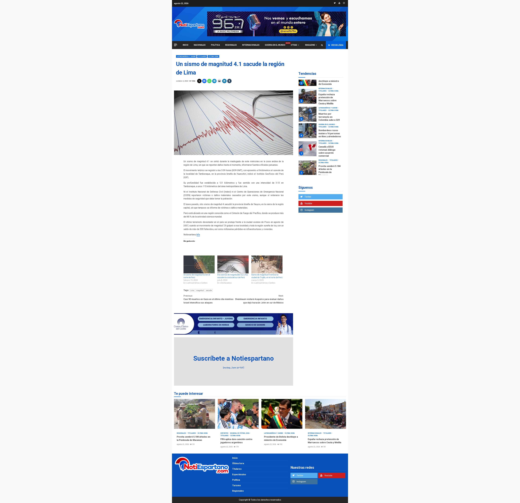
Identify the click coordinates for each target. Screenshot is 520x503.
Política (215, 45)
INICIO (185, 45)
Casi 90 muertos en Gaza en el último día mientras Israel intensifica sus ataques (208, 299)
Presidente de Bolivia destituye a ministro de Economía (329, 81)
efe (198, 234)
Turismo (236, 485)
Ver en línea (337, 45)
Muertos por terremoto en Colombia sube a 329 (307, 114)
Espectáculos (239, 474)
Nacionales (200, 45)
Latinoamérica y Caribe (186, 56)
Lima (192, 290)
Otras (294, 45)
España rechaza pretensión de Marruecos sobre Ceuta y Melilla (307, 96)
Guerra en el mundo (275, 45)
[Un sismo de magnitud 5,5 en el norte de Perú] (199, 264)
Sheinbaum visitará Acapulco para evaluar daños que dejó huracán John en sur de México (259, 299)
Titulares (202, 56)
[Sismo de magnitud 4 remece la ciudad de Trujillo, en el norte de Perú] (266, 264)
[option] (320, 97)
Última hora (213, 56)
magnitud (200, 290)
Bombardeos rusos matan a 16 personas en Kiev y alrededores (307, 130)
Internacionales (250, 45)
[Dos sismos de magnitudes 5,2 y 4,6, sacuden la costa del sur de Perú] (232, 264)
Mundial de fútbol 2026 (240, 433)
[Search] (322, 45)
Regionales (231, 45)
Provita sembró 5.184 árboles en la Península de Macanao (307, 168)
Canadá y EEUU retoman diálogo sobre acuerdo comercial (307, 148)
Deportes (224, 433)
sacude (209, 290)
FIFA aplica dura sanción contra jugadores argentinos (238, 414)
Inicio (235, 458)
